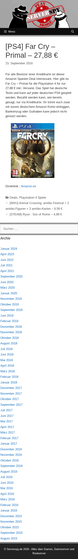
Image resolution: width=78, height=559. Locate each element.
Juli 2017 (6, 410)
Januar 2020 (8, 293)
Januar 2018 (8, 382)
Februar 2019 (9, 321)
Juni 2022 (6, 260)
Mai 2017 (6, 421)
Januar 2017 (8, 443)
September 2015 (11, 533)
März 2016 (7, 499)
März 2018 (7, 371)
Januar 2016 (8, 510)
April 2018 (7, 365)
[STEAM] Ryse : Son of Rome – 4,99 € (36, 214)
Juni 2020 (6, 282)
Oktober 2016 (9, 460)
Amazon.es (28, 186)
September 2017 (11, 404)
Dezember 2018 (11, 326)
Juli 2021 (6, 265)
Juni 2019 (6, 315)
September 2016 (11, 466)
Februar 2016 (9, 505)
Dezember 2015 (11, 516)
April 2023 (7, 254)
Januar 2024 (8, 248)
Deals (13, 197)
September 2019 (11, 310)
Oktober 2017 (9, 399)
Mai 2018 (6, 360)
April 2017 (7, 427)
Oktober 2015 (9, 527)
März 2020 (7, 287)
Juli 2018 (6, 349)
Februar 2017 (9, 438)
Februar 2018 (9, 377)
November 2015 (11, 521)
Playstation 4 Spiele (32, 197)
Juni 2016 (6, 482)
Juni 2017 (6, 416)
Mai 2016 (6, 488)
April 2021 (7, 271)
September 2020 (11, 276)
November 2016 (11, 455)
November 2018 (11, 332)
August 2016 (8, 471)
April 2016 (7, 494)
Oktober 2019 (9, 304)
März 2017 (7, 432)
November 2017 (11, 393)
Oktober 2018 (9, 338)
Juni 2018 (6, 354)
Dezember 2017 (11, 388)
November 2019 (11, 299)
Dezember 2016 (11, 449)
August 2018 (8, 343)
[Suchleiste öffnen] (72, 31)
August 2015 (8, 538)
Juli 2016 (6, 477)
